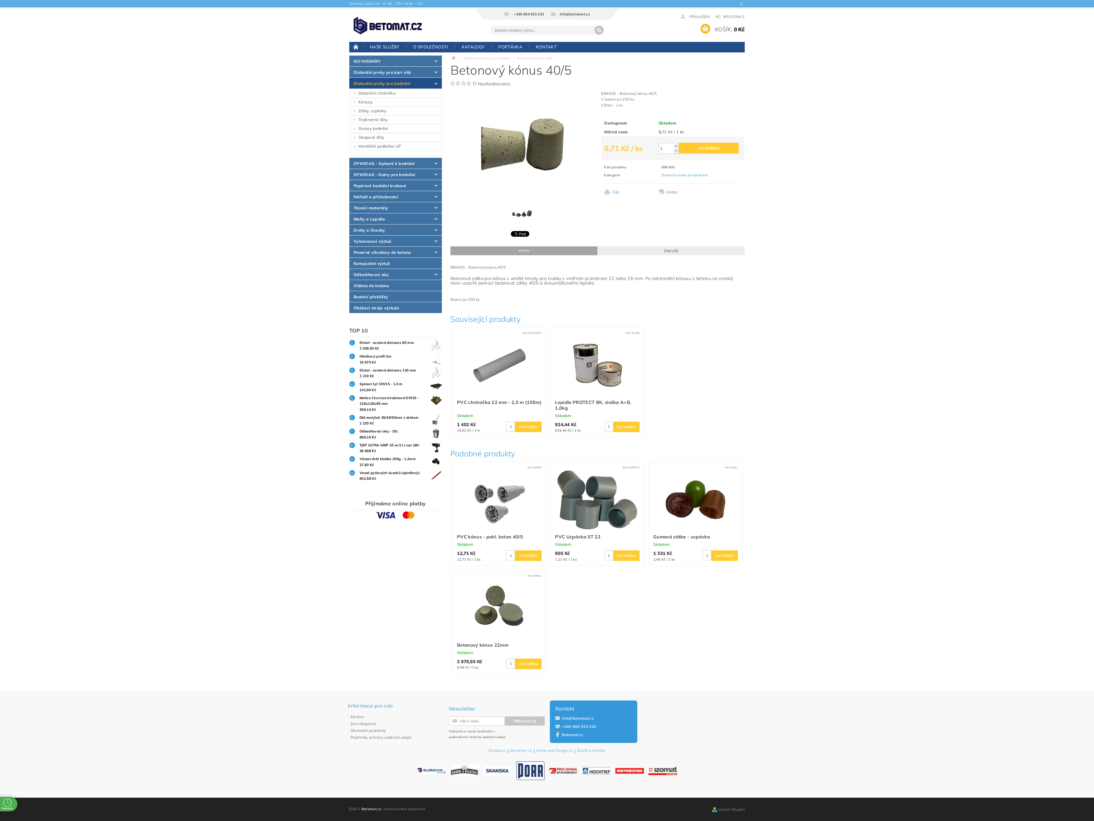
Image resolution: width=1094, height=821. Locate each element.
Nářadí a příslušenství (376, 196)
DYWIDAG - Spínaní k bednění (384, 163)
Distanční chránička (376, 93)
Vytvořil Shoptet (731, 809)
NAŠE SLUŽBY (384, 47)
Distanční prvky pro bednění (382, 83)
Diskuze (671, 251)
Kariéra (357, 716)
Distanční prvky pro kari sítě (382, 72)
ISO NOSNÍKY (367, 61)
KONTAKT (546, 47)
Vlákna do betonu (371, 285)
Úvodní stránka (356, 46)
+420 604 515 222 (579, 726)
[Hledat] (599, 30)
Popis (524, 251)
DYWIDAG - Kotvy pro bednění (384, 174)
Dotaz (672, 192)
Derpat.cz (497, 751)
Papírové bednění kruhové (380, 185)
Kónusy (365, 102)
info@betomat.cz (578, 718)
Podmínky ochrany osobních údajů (381, 737)
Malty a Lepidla (369, 219)
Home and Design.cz (554, 751)
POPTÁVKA (510, 47)
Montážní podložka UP (379, 146)
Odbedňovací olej (371, 274)
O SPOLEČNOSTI (430, 47)
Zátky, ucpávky (372, 110)
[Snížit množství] (676, 151)
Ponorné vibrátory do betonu (382, 252)
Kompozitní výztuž (372, 263)
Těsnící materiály (371, 208)
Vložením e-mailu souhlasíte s (477, 734)
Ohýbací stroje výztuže (376, 308)
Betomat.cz (572, 734)
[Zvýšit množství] (676, 145)
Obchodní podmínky (368, 730)
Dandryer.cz (521, 751)
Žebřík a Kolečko (591, 751)
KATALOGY (473, 47)
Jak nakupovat (363, 723)
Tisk (615, 192)
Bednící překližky (371, 296)
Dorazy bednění (373, 128)
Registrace (734, 17)
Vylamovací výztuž (372, 241)
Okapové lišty (371, 137)
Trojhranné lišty (372, 119)
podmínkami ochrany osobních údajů (477, 737)
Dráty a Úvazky (369, 230)
